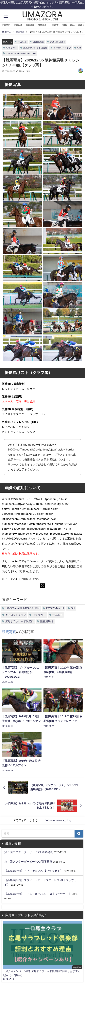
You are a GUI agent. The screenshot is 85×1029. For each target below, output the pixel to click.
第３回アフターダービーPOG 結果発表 (28, 852)
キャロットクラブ (62, 47)
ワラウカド (11, 47)
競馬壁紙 (6, 25)
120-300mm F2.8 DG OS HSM (21, 53)
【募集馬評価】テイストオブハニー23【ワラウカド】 (37, 893)
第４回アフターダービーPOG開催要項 (28, 861)
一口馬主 (54, 25)
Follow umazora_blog (57, 820)
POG (64, 25)
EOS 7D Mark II (57, 42)
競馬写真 (18, 25)
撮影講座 (30, 25)
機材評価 (42, 25)
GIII (79, 47)
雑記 (72, 25)
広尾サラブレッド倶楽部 (35, 47)
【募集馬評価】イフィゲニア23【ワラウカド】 (33, 870)
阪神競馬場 (38, 42)
